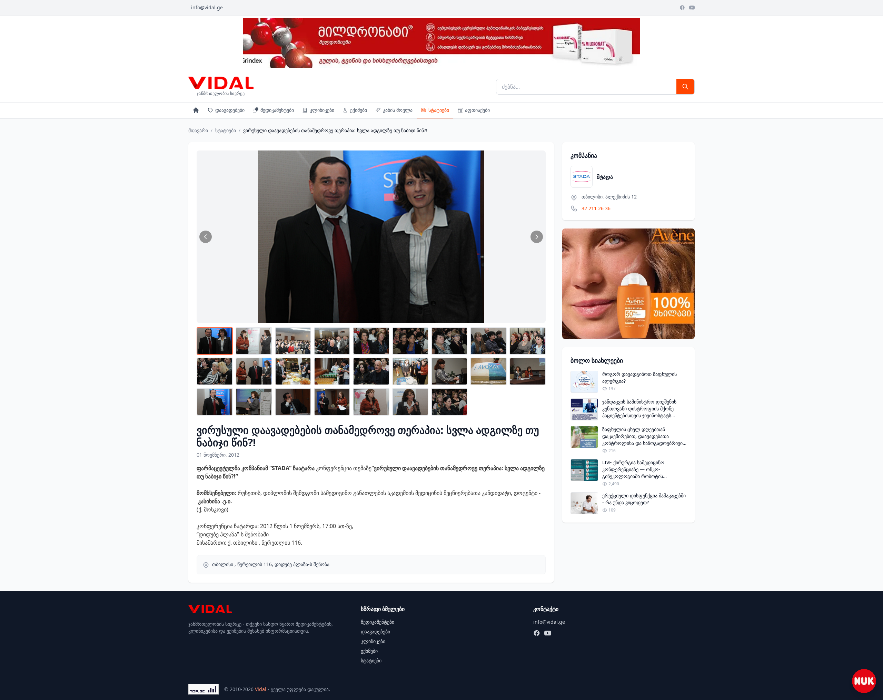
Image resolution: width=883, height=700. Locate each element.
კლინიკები (322, 110)
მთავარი (198, 130)
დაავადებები (230, 110)
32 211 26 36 (596, 208)
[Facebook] (682, 7)
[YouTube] (692, 7)
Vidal (260, 689)
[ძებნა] (685, 86)
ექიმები (358, 110)
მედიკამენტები (277, 110)
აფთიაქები (477, 110)
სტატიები (438, 110)
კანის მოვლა (398, 110)
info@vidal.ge (207, 7)
